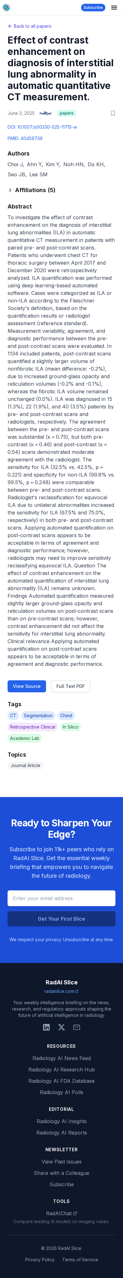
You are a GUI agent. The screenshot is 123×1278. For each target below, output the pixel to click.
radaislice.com (59, 991)
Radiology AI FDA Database (61, 1081)
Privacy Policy (40, 1259)
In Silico (71, 727)
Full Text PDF (70, 686)
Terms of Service (80, 1259)
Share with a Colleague (61, 1173)
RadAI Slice (62, 982)
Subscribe (93, 7)
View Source (27, 686)
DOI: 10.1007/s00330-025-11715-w (42, 127)
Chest (66, 715)
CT (13, 715)
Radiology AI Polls (61, 1092)
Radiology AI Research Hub (61, 1069)
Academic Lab (24, 738)
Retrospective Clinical (32, 727)
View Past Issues (62, 1161)
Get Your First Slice (61, 919)
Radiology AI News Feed (61, 1058)
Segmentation (38, 715)
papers (66, 113)
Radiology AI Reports (61, 1132)
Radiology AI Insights (62, 1121)
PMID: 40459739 (25, 138)
